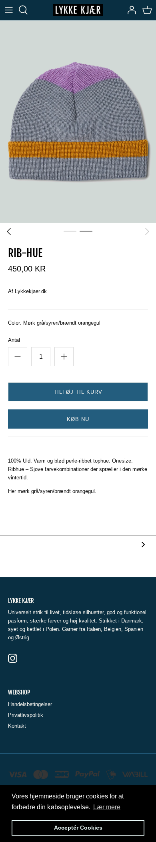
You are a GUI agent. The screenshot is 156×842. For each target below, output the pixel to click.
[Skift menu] (9, 10)
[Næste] (147, 231)
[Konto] (129, 10)
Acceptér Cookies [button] (78, 827)
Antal (14, 340)
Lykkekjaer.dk (31, 291)
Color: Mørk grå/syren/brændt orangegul (54, 323)
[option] (78, 121)
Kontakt (17, 726)
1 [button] (70, 230)
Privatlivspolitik (25, 715)
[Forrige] (9, 231)
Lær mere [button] (106, 807)
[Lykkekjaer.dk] (78, 10)
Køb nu (78, 419)
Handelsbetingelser (30, 704)
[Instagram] (12, 658)
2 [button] (86, 230)
